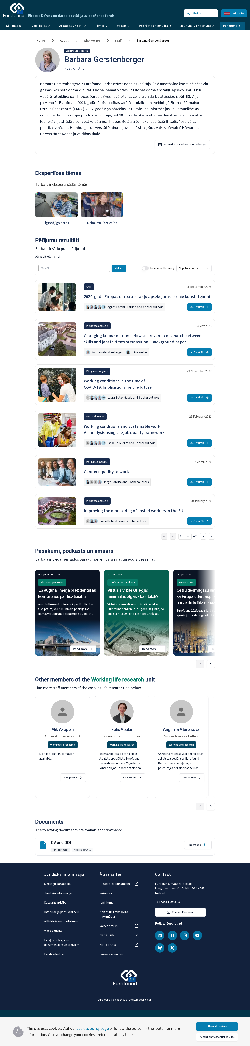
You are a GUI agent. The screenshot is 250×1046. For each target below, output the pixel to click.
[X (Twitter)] (172, 948)
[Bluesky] (159, 948)
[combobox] (194, 268)
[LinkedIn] (159, 935)
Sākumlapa (14, 26)
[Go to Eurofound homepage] (13, 10)
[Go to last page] (212, 536)
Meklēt (119, 268)
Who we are (92, 40)
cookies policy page (93, 1028)
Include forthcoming (162, 268)
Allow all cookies (217, 1026)
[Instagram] (184, 935)
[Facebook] (172, 935)
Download (195, 845)
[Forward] (211, 664)
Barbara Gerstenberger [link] (153, 40)
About (64, 40)
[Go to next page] (203, 536)
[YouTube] (197, 935)
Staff (118, 40)
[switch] (145, 268)
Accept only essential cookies (217, 1037)
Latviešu (238, 13)
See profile (70, 778)
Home (41, 40)
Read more (84, 649)
